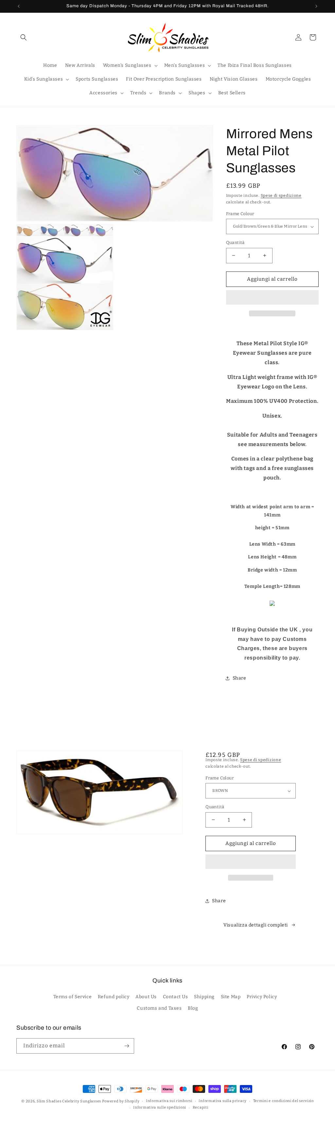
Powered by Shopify (121, 1101)
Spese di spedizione (281, 195)
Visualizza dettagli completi (255, 925)
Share (239, 678)
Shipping (204, 997)
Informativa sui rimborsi (169, 1101)
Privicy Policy (262, 997)
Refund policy (114, 997)
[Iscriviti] (126, 1046)
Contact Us (175, 997)
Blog (193, 1008)
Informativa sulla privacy (223, 1101)
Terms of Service (72, 997)
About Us (146, 997)
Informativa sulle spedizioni (159, 1107)
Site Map (231, 997)
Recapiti (200, 1107)
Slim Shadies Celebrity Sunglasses (69, 1101)
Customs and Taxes (159, 1008)
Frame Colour (240, 213)
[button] (272, 297)
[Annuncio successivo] (316, 6)
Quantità (235, 242)
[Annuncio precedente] (18, 6)
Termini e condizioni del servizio (283, 1101)
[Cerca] (23, 37)
